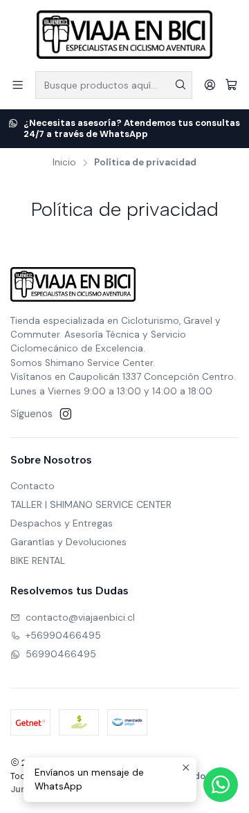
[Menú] (17, 84)
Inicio (64, 162)
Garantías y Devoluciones (68, 542)
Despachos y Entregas (61, 523)
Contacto (32, 485)
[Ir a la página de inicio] (124, 34)
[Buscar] (180, 85)
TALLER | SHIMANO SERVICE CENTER (91, 504)
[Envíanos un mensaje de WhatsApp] (220, 784)
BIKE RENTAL (37, 560)
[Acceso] (210, 84)
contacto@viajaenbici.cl (80, 617)
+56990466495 (63, 635)
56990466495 (61, 654)
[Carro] (231, 84)
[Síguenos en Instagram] (66, 414)
